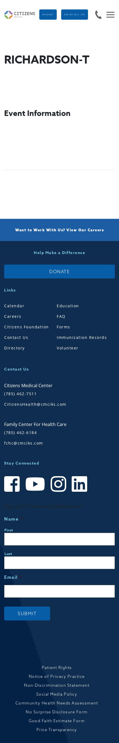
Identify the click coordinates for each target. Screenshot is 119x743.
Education (68, 305)
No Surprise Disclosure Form (57, 711)
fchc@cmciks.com (23, 443)
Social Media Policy (56, 694)
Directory (14, 348)
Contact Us (16, 337)
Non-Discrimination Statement (56, 685)
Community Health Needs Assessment (56, 703)
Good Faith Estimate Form (57, 720)
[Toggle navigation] (108, 14)
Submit (27, 613)
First (8, 530)
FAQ (61, 316)
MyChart (48, 15)
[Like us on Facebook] (12, 489)
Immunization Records (82, 337)
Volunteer (68, 348)
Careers (13, 316)
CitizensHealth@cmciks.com (35, 404)
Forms (63, 326)
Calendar (14, 305)
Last (8, 553)
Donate (59, 271)
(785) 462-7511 (20, 393)
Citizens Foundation (26, 326)
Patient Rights (57, 667)
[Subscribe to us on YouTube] (35, 489)
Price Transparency (57, 729)
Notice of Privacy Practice (57, 676)
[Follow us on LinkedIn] (79, 489)
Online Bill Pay (74, 15)
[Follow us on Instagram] (58, 489)
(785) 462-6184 (20, 432)
